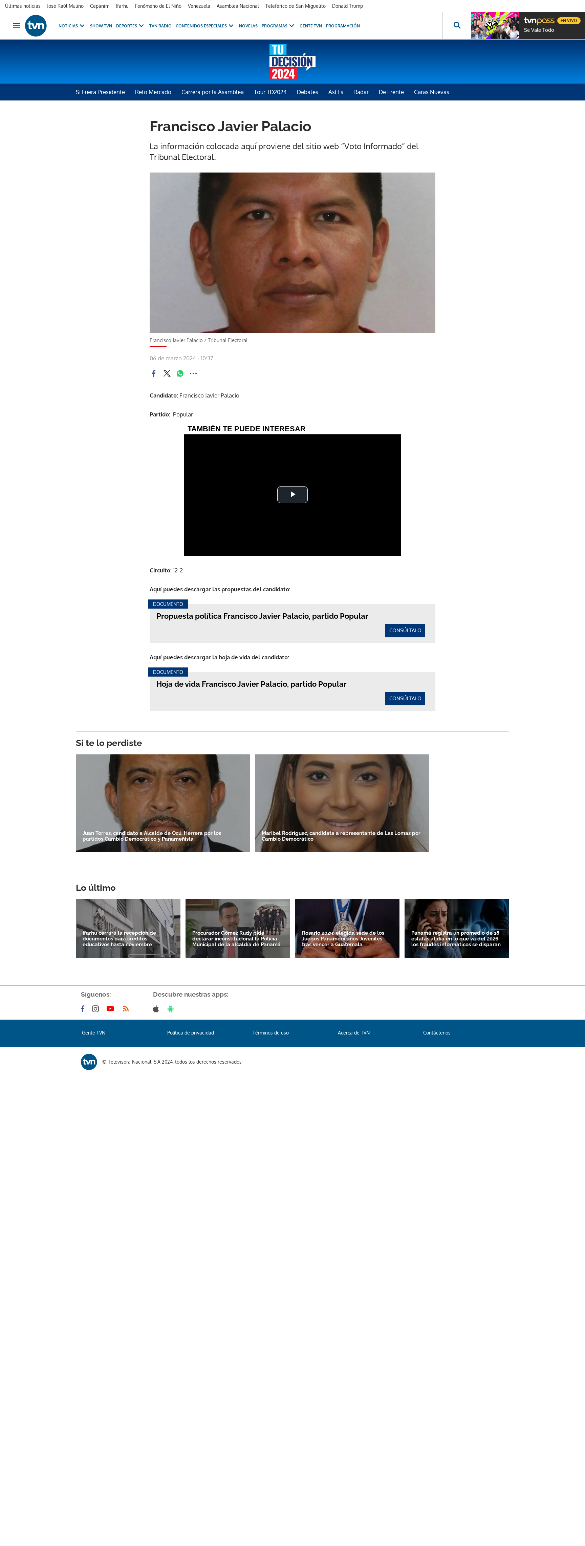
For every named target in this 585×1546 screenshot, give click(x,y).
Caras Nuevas (431, 91)
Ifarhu (122, 6)
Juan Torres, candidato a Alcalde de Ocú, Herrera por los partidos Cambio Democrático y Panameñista (152, 836)
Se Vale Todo (539, 30)
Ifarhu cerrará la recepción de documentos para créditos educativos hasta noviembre (119, 939)
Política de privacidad (190, 1033)
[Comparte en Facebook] (153, 373)
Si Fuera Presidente (100, 91)
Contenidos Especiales (201, 25)
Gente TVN (311, 25)
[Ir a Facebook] (84, 1009)
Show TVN (101, 25)
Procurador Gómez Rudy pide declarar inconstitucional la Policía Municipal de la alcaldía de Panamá (236, 939)
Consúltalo (405, 630)
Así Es (335, 91)
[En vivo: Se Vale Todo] (495, 25)
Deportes (126, 25)
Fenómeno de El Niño (158, 6)
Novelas (248, 25)
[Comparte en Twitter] (167, 373)
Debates (307, 91)
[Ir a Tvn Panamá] (36, 26)
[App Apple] (157, 1009)
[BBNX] (89, 1062)
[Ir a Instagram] (97, 1009)
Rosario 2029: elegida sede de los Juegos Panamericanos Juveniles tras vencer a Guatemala (343, 939)
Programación (343, 25)
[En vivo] (530, 18)
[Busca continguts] (456, 25)
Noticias (68, 25)
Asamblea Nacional (238, 6)
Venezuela (199, 6)
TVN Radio (160, 25)
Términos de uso (271, 1033)
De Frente (391, 91)
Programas (274, 25)
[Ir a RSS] (127, 1009)
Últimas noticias (23, 6)
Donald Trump (347, 6)
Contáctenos (437, 1033)
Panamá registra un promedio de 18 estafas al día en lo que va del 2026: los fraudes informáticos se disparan (456, 939)
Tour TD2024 (270, 91)
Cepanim (99, 6)
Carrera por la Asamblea (212, 91)
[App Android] (172, 1009)
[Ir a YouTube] (112, 1009)
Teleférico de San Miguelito (295, 6)
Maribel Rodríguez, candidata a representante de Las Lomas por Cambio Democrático (341, 836)
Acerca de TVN (354, 1033)
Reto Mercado (153, 91)
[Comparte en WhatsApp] (180, 373)
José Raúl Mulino (65, 6)
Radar (361, 91)
